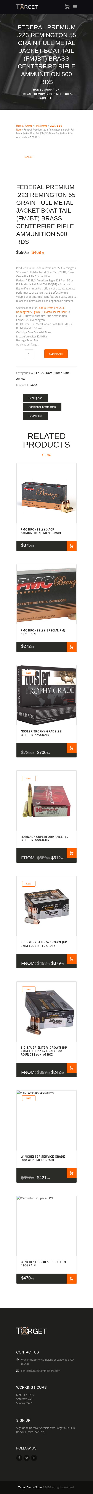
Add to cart (56, 353)
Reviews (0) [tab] (35, 416)
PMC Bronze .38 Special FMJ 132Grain (43, 632)
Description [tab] (35, 398)
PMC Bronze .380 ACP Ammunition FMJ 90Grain (41, 531)
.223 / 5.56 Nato (41, 373)
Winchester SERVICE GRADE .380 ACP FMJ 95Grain (43, 1158)
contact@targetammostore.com (40, 1371)
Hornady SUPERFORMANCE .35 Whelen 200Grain (44, 838)
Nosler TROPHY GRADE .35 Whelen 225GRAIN (41, 733)
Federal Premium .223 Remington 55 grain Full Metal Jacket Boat (41, 310)
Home (37, 89)
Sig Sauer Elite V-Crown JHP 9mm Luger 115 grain (44, 943)
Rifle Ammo (41, 125)
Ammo (28, 125)
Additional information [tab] (42, 407)
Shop (48, 89)
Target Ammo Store (30, 1487)
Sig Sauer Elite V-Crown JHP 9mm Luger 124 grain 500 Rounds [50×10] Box (44, 1051)
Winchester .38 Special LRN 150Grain (43, 1263)
